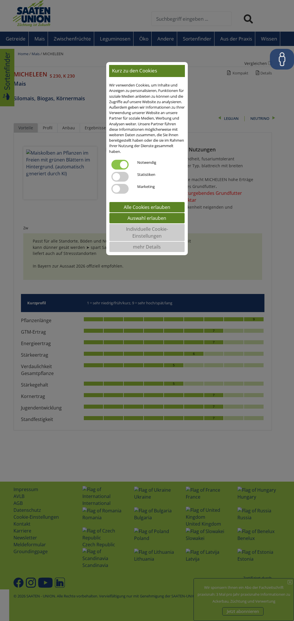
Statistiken (146, 174)
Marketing (146, 186)
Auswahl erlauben (146, 218)
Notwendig (146, 162)
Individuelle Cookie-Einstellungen (147, 232)
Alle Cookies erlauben (147, 207)
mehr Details (147, 247)
